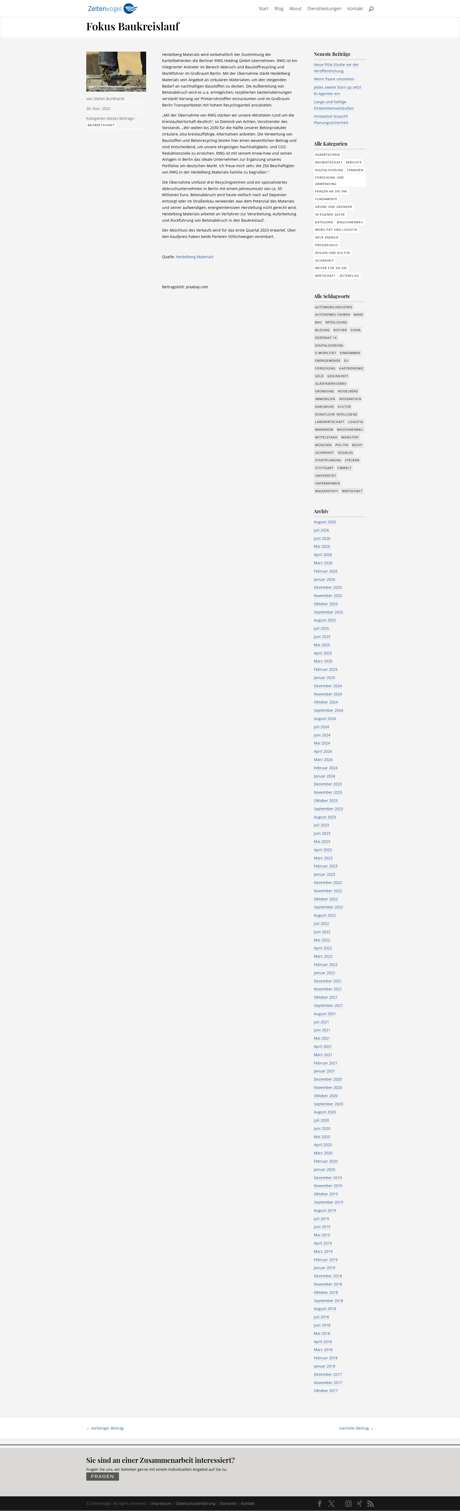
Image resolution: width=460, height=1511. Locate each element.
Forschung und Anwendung (329, 180)
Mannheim (324, 429)
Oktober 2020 (326, 1095)
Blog (279, 9)
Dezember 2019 (328, 1177)
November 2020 (328, 1087)
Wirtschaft (325, 276)
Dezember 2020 (328, 1079)
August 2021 (325, 1013)
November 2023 (328, 792)
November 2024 (328, 694)
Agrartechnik (327, 155)
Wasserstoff (326, 491)
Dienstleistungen (324, 9)
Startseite (228, 1503)
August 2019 (325, 1210)
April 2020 (323, 1144)
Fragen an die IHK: (331, 191)
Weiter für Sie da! (331, 268)
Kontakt (355, 9)
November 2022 (328, 890)
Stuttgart (324, 468)
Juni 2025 (322, 636)
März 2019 (323, 1251)
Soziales (345, 453)
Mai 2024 (322, 743)
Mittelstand (326, 437)
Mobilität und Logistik (336, 230)
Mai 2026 (322, 546)
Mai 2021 (322, 1038)
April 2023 (323, 849)
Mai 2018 (322, 1333)
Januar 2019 (324, 1267)
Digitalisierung (329, 170)
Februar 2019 (326, 1259)
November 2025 (328, 595)
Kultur (344, 407)
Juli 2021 (321, 1021)
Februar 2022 (326, 964)
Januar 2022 (324, 972)
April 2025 (323, 653)
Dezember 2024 (328, 685)
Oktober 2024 (326, 702)
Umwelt (344, 468)
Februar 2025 (326, 669)
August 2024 (325, 718)
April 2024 (323, 751)
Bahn (358, 314)
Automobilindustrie (333, 307)
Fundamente (326, 199)
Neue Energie (327, 237)
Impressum (161, 1503)
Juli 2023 (321, 824)
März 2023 (323, 858)
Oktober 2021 (326, 997)
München (323, 445)
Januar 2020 (324, 1169)
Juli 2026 (321, 530)
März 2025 (323, 661)
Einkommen (350, 353)
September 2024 (328, 710)
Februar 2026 (326, 571)
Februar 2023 (326, 865)
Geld (319, 376)
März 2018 (323, 1349)
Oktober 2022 (326, 898)
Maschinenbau (350, 222)
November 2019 (328, 1185)
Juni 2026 (322, 538)
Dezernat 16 (326, 338)
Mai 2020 (322, 1136)
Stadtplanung (328, 460)
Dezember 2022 (328, 882)
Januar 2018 (324, 1366)
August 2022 (325, 915)
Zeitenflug (349, 276)
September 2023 (328, 808)
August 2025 (325, 620)
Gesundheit (337, 376)
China (356, 330)
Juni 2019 (322, 1226)
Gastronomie (351, 368)
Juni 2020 (322, 1128)
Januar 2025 (324, 677)
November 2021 (328, 988)
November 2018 (328, 1284)
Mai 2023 (322, 841)
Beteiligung (336, 322)
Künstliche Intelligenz (336, 414)
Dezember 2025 (328, 587)
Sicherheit (324, 260)
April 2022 (323, 947)
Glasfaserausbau (331, 383)
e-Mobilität (325, 353)
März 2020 (323, 1152)
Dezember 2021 (328, 980)
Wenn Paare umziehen (334, 78)
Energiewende (327, 361)
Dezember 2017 (328, 1374)
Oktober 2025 (326, 603)
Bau (318, 322)
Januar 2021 (324, 1070)
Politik (341, 445)
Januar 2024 (324, 776)
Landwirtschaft (329, 422)
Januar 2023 (324, 874)
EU (346, 361)
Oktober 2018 (326, 1292)
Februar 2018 (326, 1357)
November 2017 (328, 1382)
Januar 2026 (324, 579)
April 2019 (323, 1243)
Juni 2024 (322, 735)
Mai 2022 (322, 939)
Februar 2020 (326, 1161)
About (295, 9)
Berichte (354, 162)
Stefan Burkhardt (109, 98)
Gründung (324, 391)
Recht (357, 445)
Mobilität (350, 437)
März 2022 (323, 956)
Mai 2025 (322, 644)
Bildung (322, 330)
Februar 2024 (326, 767)
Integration (350, 399)
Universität (325, 475)
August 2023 (325, 817)
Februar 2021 (326, 1062)
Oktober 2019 (326, 1193)
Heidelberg (348, 391)
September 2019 (328, 1202)
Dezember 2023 (328, 784)
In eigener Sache (330, 214)
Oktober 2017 (326, 1390)
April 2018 (323, 1341)
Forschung (325, 368)
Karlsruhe (324, 407)
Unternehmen (327, 483)
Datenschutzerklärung (195, 1503)
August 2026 (325, 521)
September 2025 (328, 612)
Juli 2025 (321, 628)
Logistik (355, 422)
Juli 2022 (321, 923)
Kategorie (324, 222)
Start (264, 9)
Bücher (340, 330)
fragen (102, 1476)
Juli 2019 (321, 1218)
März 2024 (323, 759)
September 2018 (328, 1300)
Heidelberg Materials (194, 256)
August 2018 (325, 1308)
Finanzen (355, 170)
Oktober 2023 (326, 800)
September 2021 (328, 1005)
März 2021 (323, 1054)
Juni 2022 (322, 931)
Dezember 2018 (328, 1275)
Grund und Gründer (333, 207)
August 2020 (325, 1111)
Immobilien (325, 399)
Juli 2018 (321, 1316)
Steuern (352, 460)
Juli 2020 (321, 1120)
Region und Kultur (332, 253)
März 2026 (323, 562)
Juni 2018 (322, 1325)
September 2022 (328, 906)
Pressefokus (326, 245)
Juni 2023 (322, 833)
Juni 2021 (322, 1029)
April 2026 (323, 554)
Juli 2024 (321, 726)
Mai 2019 (322, 1234)
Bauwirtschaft (101, 125)
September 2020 (328, 1103)
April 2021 (323, 1046)
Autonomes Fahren (332, 314)
